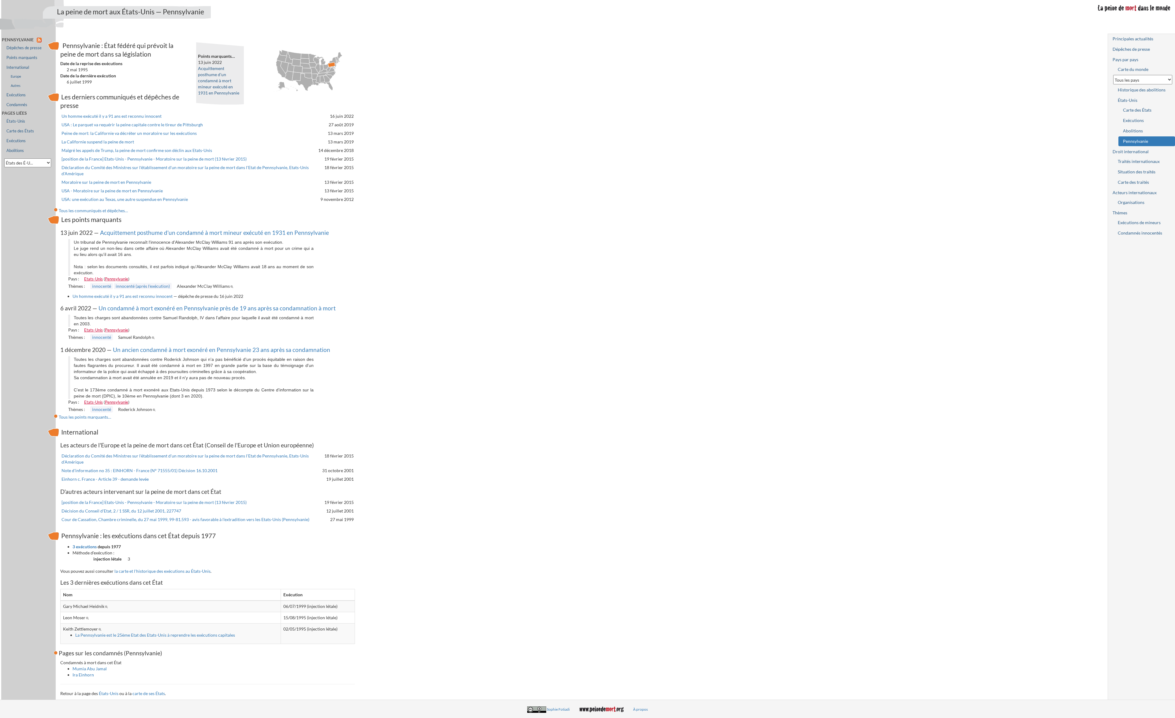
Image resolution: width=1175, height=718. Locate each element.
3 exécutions (85, 546)
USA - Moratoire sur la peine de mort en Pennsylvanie (112, 190)
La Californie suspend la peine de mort (98, 141)
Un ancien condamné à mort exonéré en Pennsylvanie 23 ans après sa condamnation (221, 349)
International (17, 67)
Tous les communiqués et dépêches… (93, 210)
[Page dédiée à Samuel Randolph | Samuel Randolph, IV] (154, 337)
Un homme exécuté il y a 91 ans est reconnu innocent (112, 116)
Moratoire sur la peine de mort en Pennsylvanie (106, 182)
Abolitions (15, 150)
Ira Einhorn (83, 674)
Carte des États (20, 131)
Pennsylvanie (116, 278)
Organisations (1131, 202)
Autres (16, 85)
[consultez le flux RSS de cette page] (39, 39)
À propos (640, 709)
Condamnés (16, 104)
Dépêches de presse (24, 48)
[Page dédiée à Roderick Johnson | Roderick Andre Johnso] (155, 409)
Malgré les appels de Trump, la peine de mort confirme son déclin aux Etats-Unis (137, 150)
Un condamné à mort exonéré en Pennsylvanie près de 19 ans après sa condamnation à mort (217, 308)
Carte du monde (1133, 69)
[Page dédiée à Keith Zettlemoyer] (101, 628)
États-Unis (108, 693)
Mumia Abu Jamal (90, 668)
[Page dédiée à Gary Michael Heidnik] (107, 606)
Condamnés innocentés (1140, 232)
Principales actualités (1133, 38)
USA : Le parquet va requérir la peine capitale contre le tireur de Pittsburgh (132, 124)
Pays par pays (1125, 59)
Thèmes (1120, 212)
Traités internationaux (1139, 161)
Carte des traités (1133, 182)
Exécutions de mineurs (1139, 222)
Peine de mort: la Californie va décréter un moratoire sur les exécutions (129, 133)
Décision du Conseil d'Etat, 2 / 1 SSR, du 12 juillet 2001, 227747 (121, 510)
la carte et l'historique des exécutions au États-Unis (162, 571)
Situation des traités (1136, 171)
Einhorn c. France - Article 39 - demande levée (105, 479)
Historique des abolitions (1142, 89)
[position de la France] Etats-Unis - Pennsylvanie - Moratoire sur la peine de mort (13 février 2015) (154, 158)
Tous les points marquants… (85, 417)
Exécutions (16, 95)
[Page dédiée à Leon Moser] (88, 617)
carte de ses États (148, 693)
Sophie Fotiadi (558, 709)
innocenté (101, 286)
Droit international (1131, 151)
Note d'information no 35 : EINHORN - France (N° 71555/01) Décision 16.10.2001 (140, 470)
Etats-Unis (93, 278)
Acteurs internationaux (1135, 192)
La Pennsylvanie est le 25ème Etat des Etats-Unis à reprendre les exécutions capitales (155, 635)
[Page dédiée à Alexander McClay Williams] (233, 286)
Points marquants (21, 57)
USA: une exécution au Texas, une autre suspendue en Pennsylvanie (125, 199)
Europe (16, 76)
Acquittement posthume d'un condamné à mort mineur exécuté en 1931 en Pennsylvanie (218, 80)
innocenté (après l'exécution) (143, 286)
